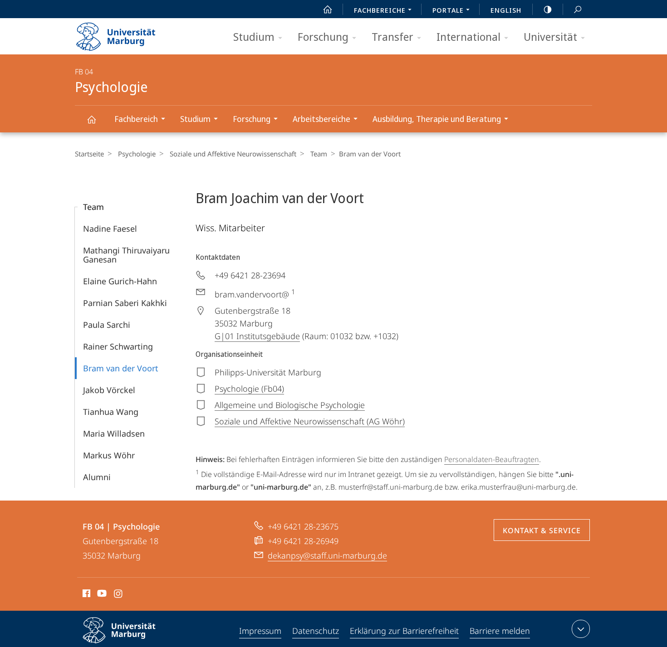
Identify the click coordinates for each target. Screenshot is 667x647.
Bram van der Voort (120, 368)
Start (328, 9)
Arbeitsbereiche (321, 118)
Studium (254, 36)
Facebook (85, 595)
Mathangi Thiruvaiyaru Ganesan (126, 255)
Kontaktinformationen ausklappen (581, 629)
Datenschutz (315, 630)
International (468, 36)
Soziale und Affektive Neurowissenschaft (233, 153)
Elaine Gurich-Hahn (120, 281)
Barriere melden (500, 630)
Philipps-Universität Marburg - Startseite (131, 33)
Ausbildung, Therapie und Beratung (437, 118)
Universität (550, 36)
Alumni (97, 477)
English (505, 10)
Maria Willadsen (114, 433)
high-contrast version (548, 9)
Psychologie (91, 119)
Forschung (323, 36)
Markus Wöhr (109, 455)
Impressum (260, 630)
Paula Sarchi (106, 324)
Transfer (392, 36)
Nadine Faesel (110, 228)
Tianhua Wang (110, 411)
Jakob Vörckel (109, 389)
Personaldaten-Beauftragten (491, 459)
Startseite (89, 153)
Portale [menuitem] (448, 10)
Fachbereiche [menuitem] (380, 10)
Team (318, 153)
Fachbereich (136, 118)
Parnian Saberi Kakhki (125, 302)
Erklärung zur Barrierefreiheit (404, 630)
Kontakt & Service (542, 530)
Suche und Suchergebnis (577, 9)
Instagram (118, 595)
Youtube (101, 595)
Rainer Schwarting (118, 346)
